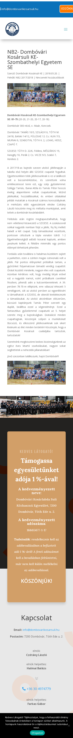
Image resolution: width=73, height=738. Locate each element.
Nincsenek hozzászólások (50, 77)
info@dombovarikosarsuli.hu (41, 630)
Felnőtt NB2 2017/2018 (20, 77)
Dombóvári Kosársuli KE (29, 73)
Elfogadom (37, 733)
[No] (68, 725)
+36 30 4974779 (39, 688)
